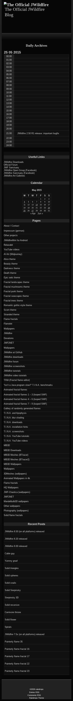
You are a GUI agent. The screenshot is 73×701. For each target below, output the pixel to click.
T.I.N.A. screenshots (14, 431)
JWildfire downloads (13, 357)
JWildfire (8, 333)
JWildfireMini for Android (16, 240)
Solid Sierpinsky (13, 590)
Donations (9, 338)
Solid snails (10, 583)
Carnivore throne (13, 612)
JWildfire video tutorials (15, 375)
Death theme (10, 273)
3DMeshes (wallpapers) (15, 473)
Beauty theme (10, 263)
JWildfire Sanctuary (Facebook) (19, 173)
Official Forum (11, 165)
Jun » (40, 213)
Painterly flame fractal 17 (17, 656)
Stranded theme (11, 314)
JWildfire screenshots (14, 366)
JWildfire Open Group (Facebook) (20, 170)
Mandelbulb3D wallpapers (16, 501)
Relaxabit (8, 245)
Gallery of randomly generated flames (22, 408)
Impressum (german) (14, 230)
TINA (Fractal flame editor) (17, 380)
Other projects (11, 235)
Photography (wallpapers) (16, 510)
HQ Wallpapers (11, 487)
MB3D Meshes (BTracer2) (16, 459)
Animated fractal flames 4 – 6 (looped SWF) (25, 399)
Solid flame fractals (13, 515)
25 (24, 211)
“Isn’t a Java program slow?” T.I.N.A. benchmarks (28, 385)
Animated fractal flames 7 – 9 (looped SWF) (25, 404)
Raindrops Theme (36, 698)
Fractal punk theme (13, 291)
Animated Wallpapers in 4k (17, 478)
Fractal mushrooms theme (17, 286)
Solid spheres (11, 575)
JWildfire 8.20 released (16, 538)
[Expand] (5, 36)
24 (49, 208)
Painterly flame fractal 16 (17, 649)
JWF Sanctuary (11, 167)
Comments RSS (34, 695)
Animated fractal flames (15, 389)
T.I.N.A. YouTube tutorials (16, 436)
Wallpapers (9, 328)
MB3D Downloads (12, 450)
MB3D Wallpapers (12, 464)
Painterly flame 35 (14, 641)
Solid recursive (12, 605)
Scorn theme (10, 310)
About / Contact (11, 225)
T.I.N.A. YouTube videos (16, 440)
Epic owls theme (12, 277)
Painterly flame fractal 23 (17, 671)
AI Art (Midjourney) (13, 254)
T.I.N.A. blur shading (14, 417)
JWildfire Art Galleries (14, 175)
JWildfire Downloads (14, 162)
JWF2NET (9, 343)
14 (37, 205)
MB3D (7, 445)
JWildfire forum (11, 361)
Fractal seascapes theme (16, 296)
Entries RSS (34, 692)
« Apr (32, 213)
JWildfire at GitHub (13, 352)
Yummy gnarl (11, 561)
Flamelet (8, 323)
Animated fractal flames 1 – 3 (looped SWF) (25, 394)
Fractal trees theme (13, 300)
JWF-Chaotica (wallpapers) (17, 492)
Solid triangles (12, 568)
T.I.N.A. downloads (13, 422)
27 (33, 211)
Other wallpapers (12, 506)
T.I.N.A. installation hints (16, 427)
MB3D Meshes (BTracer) (16, 455)
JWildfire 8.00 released (16, 546)
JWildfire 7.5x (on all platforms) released (24, 634)
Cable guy (10, 553)
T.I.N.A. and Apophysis (15, 413)
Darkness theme (12, 268)
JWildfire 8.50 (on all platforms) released (24, 531)
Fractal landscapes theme (16, 282)
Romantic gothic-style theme (18, 305)
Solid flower (10, 619)
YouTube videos (12, 249)
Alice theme (9, 259)
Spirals (8, 627)
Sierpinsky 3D (12, 597)
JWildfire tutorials (12, 371)
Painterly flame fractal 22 (17, 663)
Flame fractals (11, 319)
